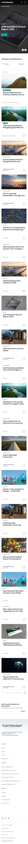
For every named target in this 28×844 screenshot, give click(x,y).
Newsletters (5, 758)
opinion (5, 399)
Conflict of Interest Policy (8, 831)
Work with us (5, 803)
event (4, 588)
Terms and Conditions (7, 825)
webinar (5, 123)
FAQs (3, 751)
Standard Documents (8, 770)
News (3, 748)
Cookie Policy (5, 834)
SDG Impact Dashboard (9, 774)
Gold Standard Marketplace (10, 781)
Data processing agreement (8, 838)
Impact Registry (6, 767)
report (4, 225)
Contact (4, 792)
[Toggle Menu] (25, 2)
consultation (6, 157)
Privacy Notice (5, 828)
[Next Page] (25, 692)
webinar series (6, 90)
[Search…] (21, 2)
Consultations (6, 799)
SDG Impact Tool (7, 777)
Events (3, 755)
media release (6, 244)
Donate (4, 796)
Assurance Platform (7, 784)
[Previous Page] (3, 692)
